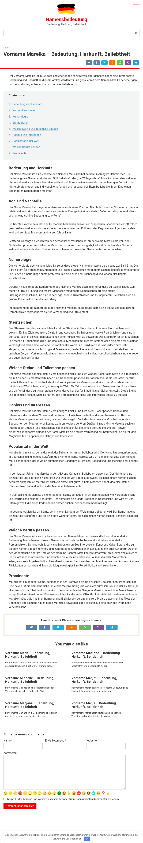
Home (6, 47)
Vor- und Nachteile (23, 110)
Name (8, 740)
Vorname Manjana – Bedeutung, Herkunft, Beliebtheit (29, 705)
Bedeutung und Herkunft (27, 104)
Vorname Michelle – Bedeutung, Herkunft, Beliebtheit (29, 680)
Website (91, 740)
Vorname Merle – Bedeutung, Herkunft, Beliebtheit (27, 655)
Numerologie (20, 116)
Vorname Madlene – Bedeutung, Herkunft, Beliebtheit (96, 655)
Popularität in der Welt (25, 141)
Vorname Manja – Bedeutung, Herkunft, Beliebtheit (94, 705)
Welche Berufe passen (26, 147)
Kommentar (10, 753)
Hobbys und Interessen (26, 135)
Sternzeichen (20, 122)
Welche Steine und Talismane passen (35, 128)
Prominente (19, 153)
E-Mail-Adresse (55, 740)
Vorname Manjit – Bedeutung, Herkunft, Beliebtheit (94, 680)
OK (86, 838)
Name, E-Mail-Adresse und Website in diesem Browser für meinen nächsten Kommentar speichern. (63, 799)
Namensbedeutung (66, 19)
